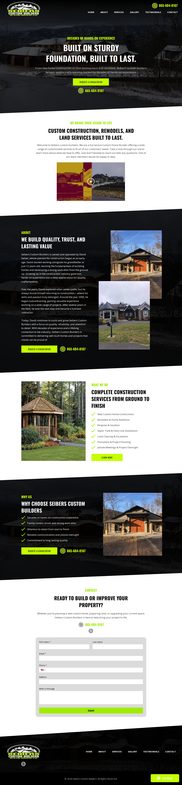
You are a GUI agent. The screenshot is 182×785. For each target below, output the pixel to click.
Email (42, 653)
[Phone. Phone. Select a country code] (43, 670)
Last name (98, 642)
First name (45, 642)
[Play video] (90, 181)
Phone (43, 665)
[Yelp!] (91, 631)
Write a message (47, 688)
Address (42, 677)
